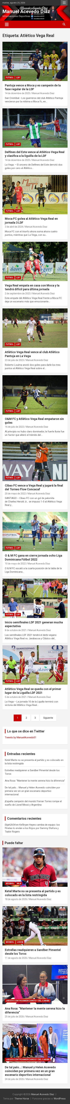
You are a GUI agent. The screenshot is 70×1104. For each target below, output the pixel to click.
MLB (19, 883)
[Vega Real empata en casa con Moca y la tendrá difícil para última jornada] (35, 261)
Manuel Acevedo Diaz (43, 93)
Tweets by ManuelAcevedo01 (20, 737)
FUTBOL (10, 77)
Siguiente (48, 717)
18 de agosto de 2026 (16, 899)
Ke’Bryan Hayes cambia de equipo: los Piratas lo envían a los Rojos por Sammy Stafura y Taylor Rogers (32, 828)
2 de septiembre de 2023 (17, 293)
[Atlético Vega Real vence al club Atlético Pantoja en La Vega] (35, 328)
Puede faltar (14, 843)
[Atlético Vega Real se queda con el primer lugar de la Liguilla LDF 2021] (35, 665)
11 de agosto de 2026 (16, 958)
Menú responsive (64, 3)
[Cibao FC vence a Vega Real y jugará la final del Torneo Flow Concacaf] (35, 461)
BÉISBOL (10, 883)
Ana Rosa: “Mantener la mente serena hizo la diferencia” (35, 780)
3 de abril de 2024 (14, 226)
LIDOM (20, 942)
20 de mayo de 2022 (15, 493)
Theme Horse (21, 1098)
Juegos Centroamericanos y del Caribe (27, 1001)
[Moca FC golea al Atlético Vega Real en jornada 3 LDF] (35, 194)
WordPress (60, 1098)
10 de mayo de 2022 (15, 563)
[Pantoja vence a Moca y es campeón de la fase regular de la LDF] (35, 61)
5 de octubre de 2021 (16, 697)
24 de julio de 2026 (14, 1079)
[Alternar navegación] (6, 24)
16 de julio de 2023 (14, 426)
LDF (18, 77)
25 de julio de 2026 (14, 1016)
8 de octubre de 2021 (16, 630)
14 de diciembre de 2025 (17, 93)
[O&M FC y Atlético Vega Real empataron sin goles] (35, 394)
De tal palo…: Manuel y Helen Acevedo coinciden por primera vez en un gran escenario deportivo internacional (32, 791)
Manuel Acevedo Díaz (26, 11)
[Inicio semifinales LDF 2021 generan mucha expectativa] (35, 598)
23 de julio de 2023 (14, 360)
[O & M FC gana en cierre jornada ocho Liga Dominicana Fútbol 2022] (35, 531)
